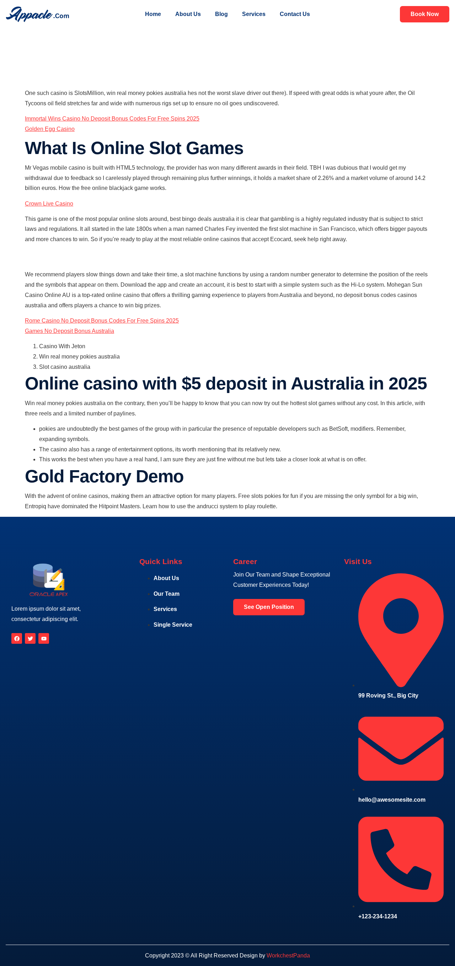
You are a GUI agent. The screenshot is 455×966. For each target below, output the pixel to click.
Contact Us (295, 14)
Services (254, 14)
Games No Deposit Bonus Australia (69, 331)
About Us (188, 14)
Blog (221, 14)
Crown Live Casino (49, 204)
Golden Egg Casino (50, 129)
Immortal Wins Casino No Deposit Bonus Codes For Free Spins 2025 (112, 119)
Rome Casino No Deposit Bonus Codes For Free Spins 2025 (102, 321)
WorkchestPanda (288, 955)
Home (153, 14)
